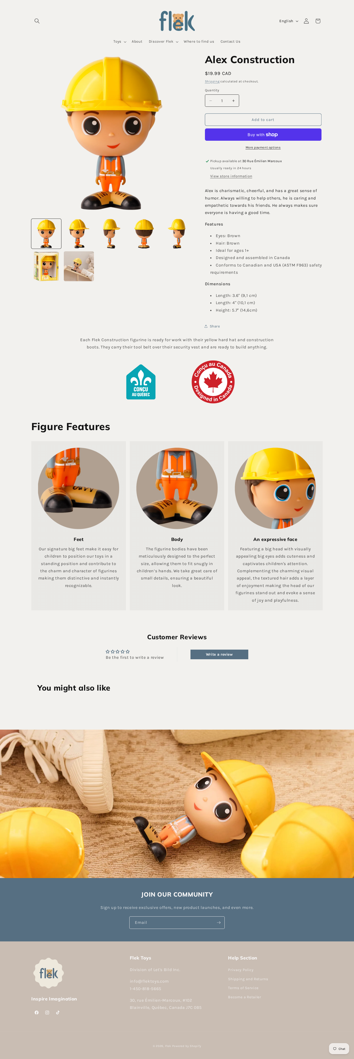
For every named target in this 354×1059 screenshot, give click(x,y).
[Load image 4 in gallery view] (144, 234)
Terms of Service (243, 988)
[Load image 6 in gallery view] (46, 266)
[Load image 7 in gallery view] (79, 266)
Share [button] (215, 326)
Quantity (212, 90)
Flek (168, 1045)
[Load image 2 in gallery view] (79, 234)
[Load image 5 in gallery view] (176, 234)
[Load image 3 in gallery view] (111, 234)
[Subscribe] (218, 922)
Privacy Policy (240, 970)
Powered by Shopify (186, 1045)
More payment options (263, 147)
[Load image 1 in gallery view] (46, 234)
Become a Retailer (244, 997)
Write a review (219, 654)
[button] (37, 21)
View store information (231, 176)
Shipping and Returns (248, 979)
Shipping (212, 81)
